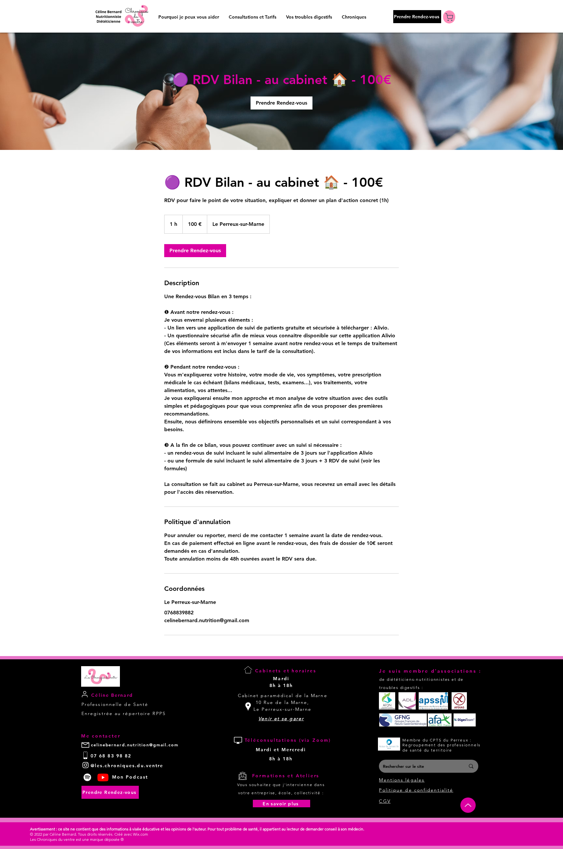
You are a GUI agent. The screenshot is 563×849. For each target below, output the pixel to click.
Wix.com (140, 834)
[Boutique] (449, 16)
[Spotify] (87, 777)
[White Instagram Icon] (85, 765)
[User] (85, 694)
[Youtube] (102, 777)
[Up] (468, 805)
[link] (281, 103)
